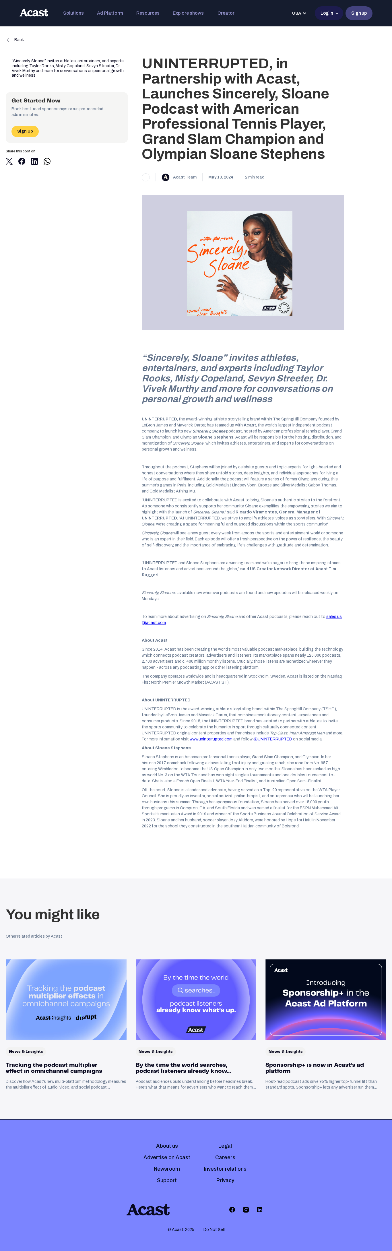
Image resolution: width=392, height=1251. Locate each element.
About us (167, 1146)
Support (167, 1180)
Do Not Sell (214, 1229)
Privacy (225, 1180)
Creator (226, 13)
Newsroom (167, 1169)
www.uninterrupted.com (211, 739)
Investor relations (225, 1169)
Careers (225, 1157)
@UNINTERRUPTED (272, 739)
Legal (225, 1146)
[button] (73, 13)
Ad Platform (110, 13)
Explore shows (188, 13)
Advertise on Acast (166, 1157)
